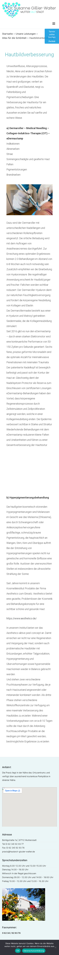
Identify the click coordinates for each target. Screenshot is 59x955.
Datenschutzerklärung (33, 951)
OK (17, 951)
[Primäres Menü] (54, 24)
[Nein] (55, 947)
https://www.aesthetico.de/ (21, 618)
